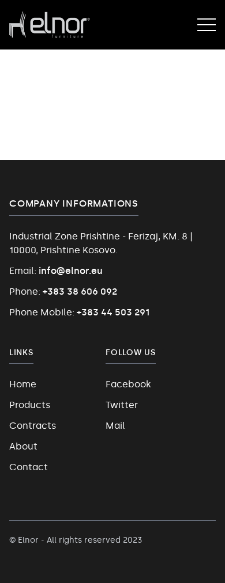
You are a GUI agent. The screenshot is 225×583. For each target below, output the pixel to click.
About (23, 446)
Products (29, 404)
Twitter (122, 404)
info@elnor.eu (71, 270)
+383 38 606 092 (80, 291)
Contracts (32, 425)
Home (22, 384)
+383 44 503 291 (113, 312)
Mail (115, 425)
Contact (28, 467)
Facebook (128, 384)
